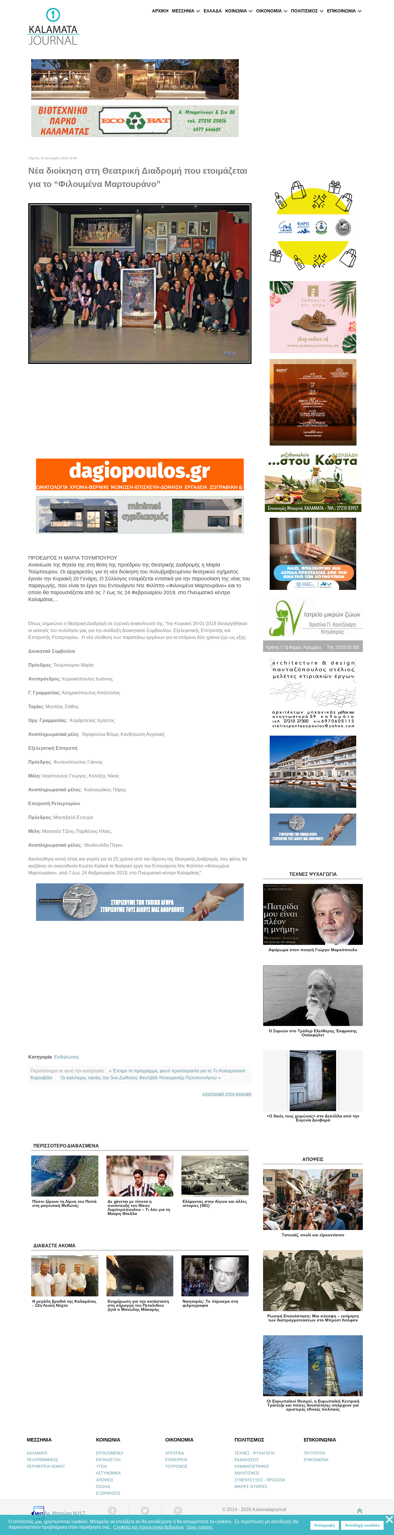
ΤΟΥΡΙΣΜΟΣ (176, 1466)
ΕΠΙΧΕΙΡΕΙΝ (176, 1460)
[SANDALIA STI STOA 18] (313, 319)
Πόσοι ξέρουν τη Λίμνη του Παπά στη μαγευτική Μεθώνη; (64, 1203)
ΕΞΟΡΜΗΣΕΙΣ (108, 1493)
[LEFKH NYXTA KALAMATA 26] (313, 228)
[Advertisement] (140, 411)
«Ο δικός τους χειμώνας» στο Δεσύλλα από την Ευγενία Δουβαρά (313, 1118)
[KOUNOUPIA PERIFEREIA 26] (313, 556)
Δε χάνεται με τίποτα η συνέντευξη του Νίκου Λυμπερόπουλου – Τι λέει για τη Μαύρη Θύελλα (139, 1207)
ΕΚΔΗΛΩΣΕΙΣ (246, 1460)
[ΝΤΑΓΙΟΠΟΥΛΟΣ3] (140, 477)
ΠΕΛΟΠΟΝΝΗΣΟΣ (42, 1460)
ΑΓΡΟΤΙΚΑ (174, 1453)
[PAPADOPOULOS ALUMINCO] (140, 517)
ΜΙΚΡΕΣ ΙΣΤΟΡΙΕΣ (250, 1486)
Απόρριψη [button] (324, 1525)
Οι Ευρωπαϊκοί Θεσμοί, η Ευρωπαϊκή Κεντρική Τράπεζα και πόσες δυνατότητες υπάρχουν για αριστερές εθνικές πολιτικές (313, 1405)
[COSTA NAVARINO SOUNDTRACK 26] (313, 404)
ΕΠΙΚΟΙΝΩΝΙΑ (316, 1460)
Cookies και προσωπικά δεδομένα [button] (148, 1527)
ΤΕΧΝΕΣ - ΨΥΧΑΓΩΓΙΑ (254, 1453)
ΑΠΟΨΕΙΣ (104, 1480)
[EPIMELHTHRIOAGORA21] (313, 831)
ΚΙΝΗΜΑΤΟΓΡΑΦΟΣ (251, 1466)
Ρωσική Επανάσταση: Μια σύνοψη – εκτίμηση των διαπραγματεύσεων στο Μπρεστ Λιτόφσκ (313, 1318)
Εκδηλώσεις (66, 1057)
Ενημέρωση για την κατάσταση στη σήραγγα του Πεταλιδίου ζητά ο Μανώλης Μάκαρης (138, 1305)
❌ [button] (389, 1519)
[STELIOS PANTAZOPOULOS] (313, 696)
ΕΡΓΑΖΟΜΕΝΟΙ (109, 1453)
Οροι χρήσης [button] (200, 1527)
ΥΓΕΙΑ (101, 1466)
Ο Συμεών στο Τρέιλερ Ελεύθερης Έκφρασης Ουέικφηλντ (313, 1033)
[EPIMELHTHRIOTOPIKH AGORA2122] (140, 904)
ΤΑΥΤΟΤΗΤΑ (314, 1453)
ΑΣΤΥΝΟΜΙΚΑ (108, 1473)
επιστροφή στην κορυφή (227, 1093)
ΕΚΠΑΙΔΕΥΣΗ (108, 1460)
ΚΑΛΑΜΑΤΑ (37, 1453)
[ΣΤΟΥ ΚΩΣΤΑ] (313, 484)
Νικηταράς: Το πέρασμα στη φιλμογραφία (210, 1303)
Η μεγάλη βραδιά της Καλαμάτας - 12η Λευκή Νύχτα (64, 1303)
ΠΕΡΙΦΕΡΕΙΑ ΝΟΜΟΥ (46, 1466)
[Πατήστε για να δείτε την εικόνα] (140, 283)
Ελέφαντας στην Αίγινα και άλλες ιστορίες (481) (215, 1203)
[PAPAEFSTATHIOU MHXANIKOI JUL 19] (313, 774)
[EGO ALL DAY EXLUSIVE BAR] (135, 81)
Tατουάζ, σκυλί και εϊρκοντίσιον (313, 1235)
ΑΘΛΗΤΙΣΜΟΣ (246, 1473)
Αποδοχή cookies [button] (362, 1525)
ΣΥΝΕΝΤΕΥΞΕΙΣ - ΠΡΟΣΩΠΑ (259, 1480)
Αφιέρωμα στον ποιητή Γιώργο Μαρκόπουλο (313, 949)
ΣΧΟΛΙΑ (103, 1486)
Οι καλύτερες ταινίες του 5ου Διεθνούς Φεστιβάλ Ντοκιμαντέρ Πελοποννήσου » (141, 1077)
